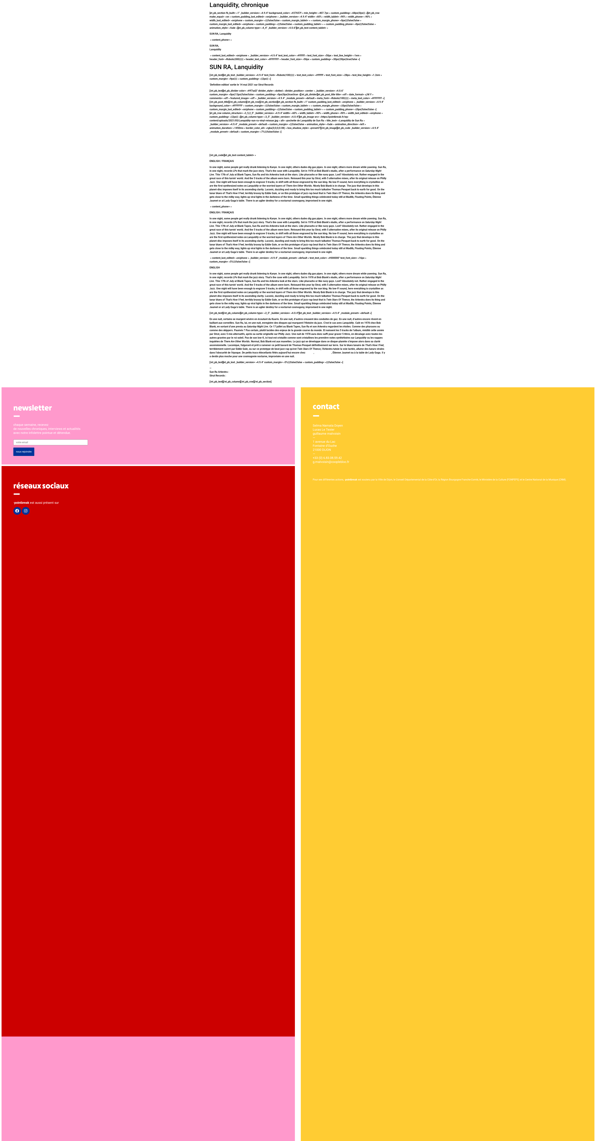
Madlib (310, 352)
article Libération (239, 371)
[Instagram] (26, 511)
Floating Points (323, 352)
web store (232, 375)
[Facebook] (17, 511)
